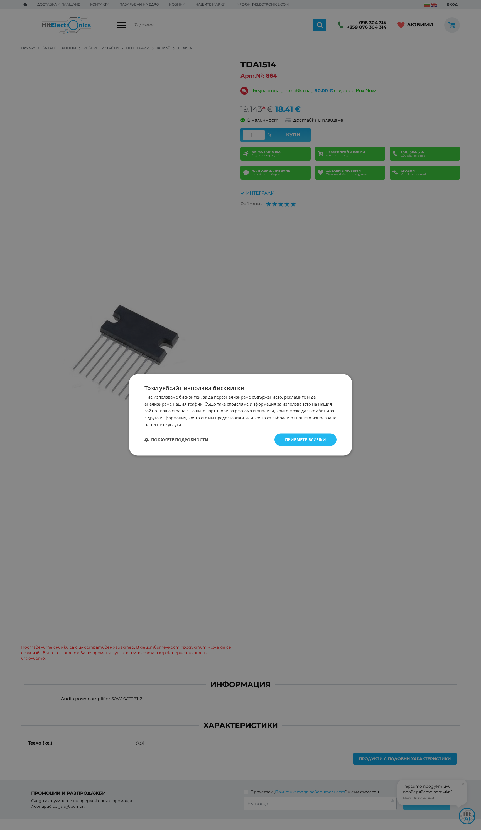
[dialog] (240, 415)
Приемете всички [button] (305, 439)
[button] (176, 440)
